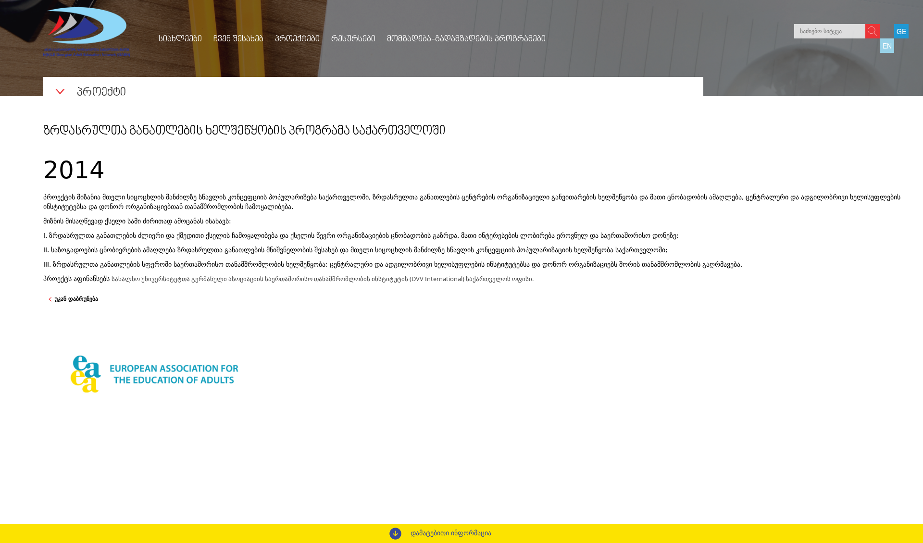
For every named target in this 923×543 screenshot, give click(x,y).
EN (887, 45)
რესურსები (353, 39)
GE (901, 31)
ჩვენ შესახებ (238, 39)
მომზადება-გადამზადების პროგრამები (466, 39)
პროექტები (297, 39)
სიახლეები (180, 39)
